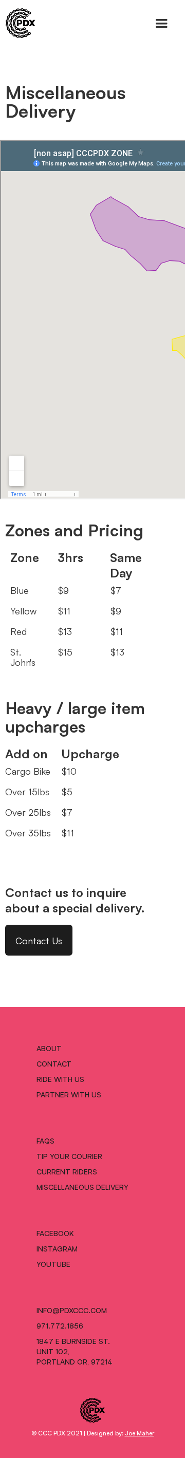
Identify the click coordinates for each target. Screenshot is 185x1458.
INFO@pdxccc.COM (71, 1310)
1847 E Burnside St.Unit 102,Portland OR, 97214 (74, 1351)
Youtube (53, 1264)
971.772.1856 (59, 1325)
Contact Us (38, 940)
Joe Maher (139, 1432)
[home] (18, 23)
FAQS (45, 1140)
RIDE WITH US (60, 1079)
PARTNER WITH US (68, 1094)
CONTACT (53, 1063)
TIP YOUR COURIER (69, 1156)
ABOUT (49, 1048)
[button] (161, 23)
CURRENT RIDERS (66, 1171)
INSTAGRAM (57, 1248)
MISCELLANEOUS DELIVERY (82, 1187)
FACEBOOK (55, 1233)
